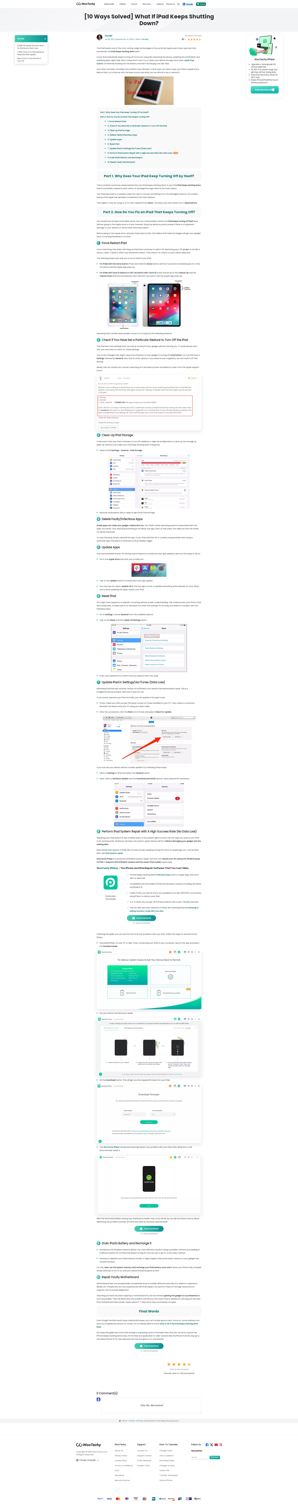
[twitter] (211, 1444)
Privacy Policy (121, 1455)
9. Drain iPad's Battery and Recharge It (125, 157)
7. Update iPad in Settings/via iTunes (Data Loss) (130, 148)
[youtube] (216, 1444)
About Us (119, 1450)
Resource (170, 4)
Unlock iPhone (165, 1480)
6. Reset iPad (113, 144)
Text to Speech (166, 1455)
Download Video (166, 1460)
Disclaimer (119, 1475)
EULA (117, 1470)
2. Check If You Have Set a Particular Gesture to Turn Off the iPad (137, 125)
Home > (125, 1421)
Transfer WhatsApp (168, 1475)
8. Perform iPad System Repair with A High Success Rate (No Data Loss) (140, 153)
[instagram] (220, 1444)
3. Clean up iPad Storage (119, 130)
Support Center (144, 1455)
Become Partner (122, 1480)
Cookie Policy (121, 1460)
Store (202, 4)
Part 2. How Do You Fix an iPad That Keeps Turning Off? (125, 117)
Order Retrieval (144, 1460)
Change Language (87, 1460)
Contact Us (142, 1450)
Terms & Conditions (124, 1465)
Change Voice (165, 1450)
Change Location (167, 1465)
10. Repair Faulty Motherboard (121, 162)
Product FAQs (143, 1465)
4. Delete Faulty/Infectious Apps (122, 135)
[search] (178, 4)
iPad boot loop (163, 874)
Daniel (108, 35)
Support (160, 4)
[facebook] (206, 1444)
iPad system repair (114, 853)
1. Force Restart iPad (117, 121)
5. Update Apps (115, 139)
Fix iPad (145, 39)
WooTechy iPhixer (107, 868)
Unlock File (164, 1470)
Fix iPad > (132, 1421)
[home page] (86, 4)
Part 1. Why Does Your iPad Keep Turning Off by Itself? (124, 112)
